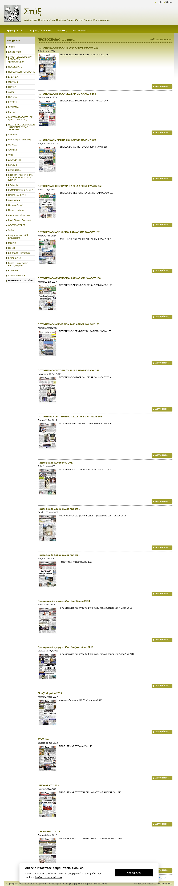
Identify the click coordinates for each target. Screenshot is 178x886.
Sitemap (169, 2)
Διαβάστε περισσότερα (48, 877)
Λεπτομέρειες (161, 86)
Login (159, 2)
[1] (162, 877)
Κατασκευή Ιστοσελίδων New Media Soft (153, 884)
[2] (165, 877)
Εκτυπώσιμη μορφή (162, 39)
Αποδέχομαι (134, 872)
